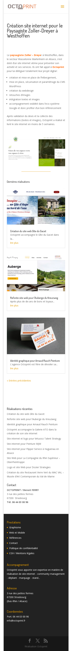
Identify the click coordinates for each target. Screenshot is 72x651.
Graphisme (15, 527)
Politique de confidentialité (23, 548)
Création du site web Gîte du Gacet (28, 231)
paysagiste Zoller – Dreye (25, 55)
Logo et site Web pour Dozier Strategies (29, 467)
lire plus (14, 242)
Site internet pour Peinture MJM (24, 443)
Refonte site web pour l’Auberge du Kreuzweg (34, 298)
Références (15, 537)
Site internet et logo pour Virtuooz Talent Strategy (34, 438)
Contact (13, 543)
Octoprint (58, 67)
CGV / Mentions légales (21, 553)
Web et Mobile (17, 532)
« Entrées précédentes (19, 380)
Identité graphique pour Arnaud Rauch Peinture (35, 360)
